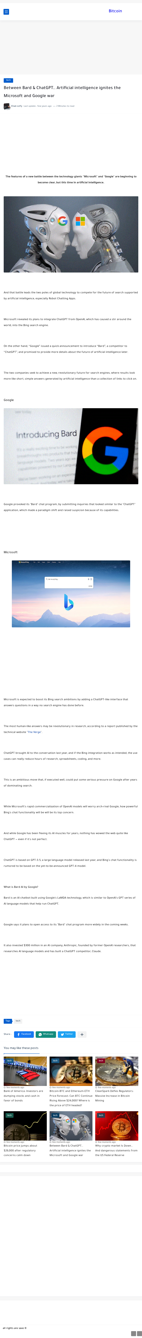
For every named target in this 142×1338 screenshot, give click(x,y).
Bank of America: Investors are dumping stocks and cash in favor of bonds (23, 1096)
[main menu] (6, 12)
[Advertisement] (71, 47)
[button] (24, 1034)
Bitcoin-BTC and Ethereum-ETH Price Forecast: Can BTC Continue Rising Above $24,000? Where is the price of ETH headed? (71, 1098)
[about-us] (133, 1333)
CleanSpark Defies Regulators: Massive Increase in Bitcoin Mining (114, 1096)
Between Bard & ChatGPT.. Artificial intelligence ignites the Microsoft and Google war (70, 1151)
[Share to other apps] (82, 1034)
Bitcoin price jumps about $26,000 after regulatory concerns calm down (20, 1151)
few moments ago (15, 1087)
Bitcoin (115, 11)
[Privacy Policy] (139, 1333)
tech (8, 80)
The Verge (34, 732)
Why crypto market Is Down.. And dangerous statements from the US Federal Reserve (116, 1151)
